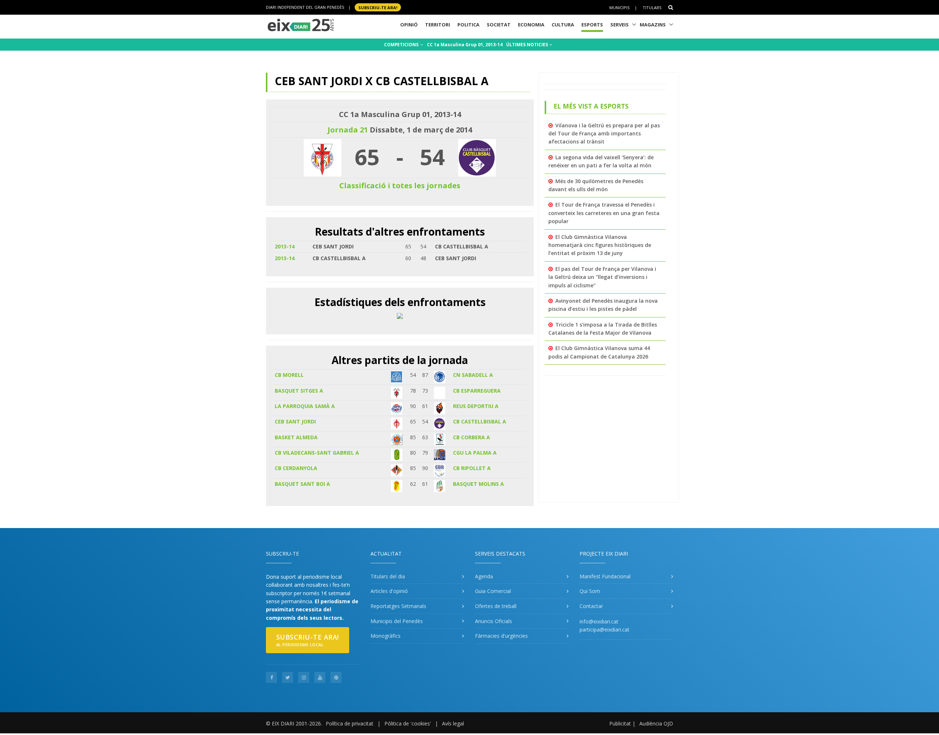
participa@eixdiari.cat (604, 629)
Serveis (619, 24)
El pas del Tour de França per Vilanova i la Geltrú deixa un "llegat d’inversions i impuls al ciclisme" (602, 277)
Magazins (653, 24)
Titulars (652, 7)
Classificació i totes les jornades (399, 185)
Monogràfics (385, 635)
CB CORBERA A (471, 437)
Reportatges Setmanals (398, 606)
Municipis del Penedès (396, 621)
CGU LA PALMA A (475, 452)
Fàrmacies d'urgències (501, 635)
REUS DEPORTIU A (475, 406)
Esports (592, 24)
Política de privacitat (349, 723)
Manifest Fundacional (605, 576)
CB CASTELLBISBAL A (479, 421)
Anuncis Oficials (493, 621)
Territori (437, 24)
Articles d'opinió (389, 590)
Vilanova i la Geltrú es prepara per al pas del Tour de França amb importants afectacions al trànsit (604, 133)
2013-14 (285, 246)
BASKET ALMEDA (296, 437)
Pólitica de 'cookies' (407, 723)
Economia (531, 24)
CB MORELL (289, 374)
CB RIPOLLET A (472, 468)
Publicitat (620, 723)
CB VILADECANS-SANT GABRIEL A (317, 452)
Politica (468, 24)
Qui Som (590, 590)
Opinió (409, 24)
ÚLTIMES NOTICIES (527, 44)
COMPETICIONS (402, 44)
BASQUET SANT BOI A (302, 483)
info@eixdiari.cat (599, 621)
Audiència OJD (656, 723)
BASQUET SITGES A (299, 390)
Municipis (619, 7)
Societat (499, 24)
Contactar (591, 606)
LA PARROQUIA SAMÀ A (305, 406)
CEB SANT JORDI (295, 421)
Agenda (484, 576)
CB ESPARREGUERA (477, 390)
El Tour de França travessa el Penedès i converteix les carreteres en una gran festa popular (604, 213)
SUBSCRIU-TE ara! (377, 7)
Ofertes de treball (495, 606)
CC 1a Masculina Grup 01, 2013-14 (465, 44)
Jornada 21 (348, 130)
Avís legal (453, 723)
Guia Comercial (493, 590)
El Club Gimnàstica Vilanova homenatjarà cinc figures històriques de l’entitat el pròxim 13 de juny (599, 245)
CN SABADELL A (473, 374)
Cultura (563, 24)
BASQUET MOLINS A (478, 483)
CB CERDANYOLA (296, 468)
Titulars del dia (387, 576)
